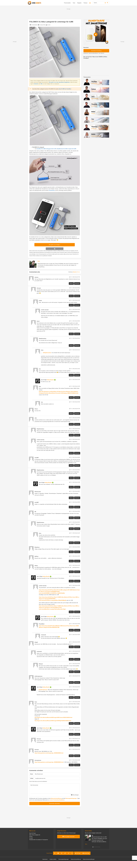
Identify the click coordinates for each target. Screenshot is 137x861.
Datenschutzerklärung (56, 798)
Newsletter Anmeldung (96, 50)
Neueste (74, 271)
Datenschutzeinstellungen (89, 859)
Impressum (45, 859)
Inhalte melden (53, 859)
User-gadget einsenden (69, 836)
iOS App (78, 853)
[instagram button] (61, 853)
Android (36, 83)
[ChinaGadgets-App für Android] (38, 408)
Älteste (78, 271)
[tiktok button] (65, 853)
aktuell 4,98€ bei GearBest (64, 88)
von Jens (48, 24)
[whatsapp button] (68, 853)
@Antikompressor (43, 689)
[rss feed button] (72, 853)
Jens (39, 261)
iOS (41, 83)
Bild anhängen (75, 794)
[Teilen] (54, 248)
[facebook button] (55, 853)
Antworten (77, 283)
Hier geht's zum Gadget (54, 244)
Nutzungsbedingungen (71, 798)
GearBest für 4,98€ (41, 148)
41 (34, 24)
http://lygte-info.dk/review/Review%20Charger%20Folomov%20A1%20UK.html (53, 717)
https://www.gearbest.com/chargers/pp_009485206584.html (49, 753)
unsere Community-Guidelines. (57, 800)
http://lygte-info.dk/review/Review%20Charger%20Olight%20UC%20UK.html (53, 720)
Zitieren (71, 283)
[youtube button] (58, 853)
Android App (86, 853)
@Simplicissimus (47, 352)
